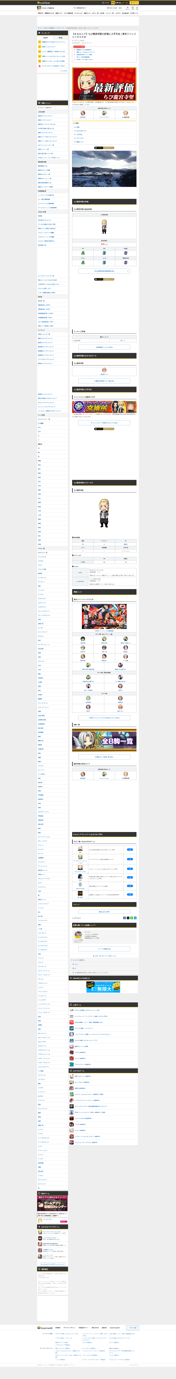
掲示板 (60, 38)
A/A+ (39, 431)
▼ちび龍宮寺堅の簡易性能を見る (104, 271)
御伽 (39, 507)
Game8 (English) (115, 1328)
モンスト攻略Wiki (114, 1342)
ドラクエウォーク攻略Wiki (62, 1345)
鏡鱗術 (40, 699)
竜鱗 (39, 1167)
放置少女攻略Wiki (114, 1348)
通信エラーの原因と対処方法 (46, 228)
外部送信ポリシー (83, 1328)
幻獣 (39, 494)
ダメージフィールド (44, 837)
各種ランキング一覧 (44, 334)
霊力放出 (40, 1171)
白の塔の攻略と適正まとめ (46, 128)
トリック (40, 908)
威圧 (39, 586)
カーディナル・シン (44, 644)
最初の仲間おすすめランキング (47, 398)
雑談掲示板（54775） (44, 305)
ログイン (135, 3)
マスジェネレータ (43, 1067)
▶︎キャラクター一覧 (44, 419)
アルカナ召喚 (42, 569)
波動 (39, 925)
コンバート (41, 770)
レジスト (40, 1175)
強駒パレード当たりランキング (47, 141)
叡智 (39, 527)
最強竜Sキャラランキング (46, 355)
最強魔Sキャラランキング (46, 351)
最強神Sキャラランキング (46, 347)
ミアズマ (40, 1088)
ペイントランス (42, 991)
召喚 (39, 803)
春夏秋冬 (40, 799)
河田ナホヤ (120, 711)
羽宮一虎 (104, 652)
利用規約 (57, 1328)
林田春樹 (88, 702)
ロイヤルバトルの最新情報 (46, 203)
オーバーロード (42, 632)
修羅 (39, 523)
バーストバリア (42, 920)
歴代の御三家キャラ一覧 (45, 153)
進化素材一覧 (42, 245)
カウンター (41, 661)
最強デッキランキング (48, 47)
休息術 (40, 695)
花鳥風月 (40, 678)
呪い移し (40, 916)
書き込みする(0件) (104, 912)
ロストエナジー (42, 1180)
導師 (39, 473)
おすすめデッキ (81, 131)
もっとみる (63, 71)
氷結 (39, 954)
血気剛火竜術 (42, 720)
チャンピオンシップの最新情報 (47, 208)
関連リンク (80, 142)
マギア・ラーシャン (44, 1058)
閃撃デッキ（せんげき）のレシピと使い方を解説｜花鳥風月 (55, 56)
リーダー (40, 1159)
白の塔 (102, 13)
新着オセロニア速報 (44, 170)
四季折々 (40, 787)
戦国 (39, 502)
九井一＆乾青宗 (88, 690)
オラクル (40, 636)
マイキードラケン (104, 117)
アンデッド (41, 582)
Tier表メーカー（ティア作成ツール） (49, 158)
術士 (39, 498)
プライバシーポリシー (69, 1328)
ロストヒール (42, 1184)
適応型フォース (42, 870)
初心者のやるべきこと (44, 220)
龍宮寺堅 (82, 117)
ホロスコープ (42, 1046)
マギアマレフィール (44, 1054)
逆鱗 (39, 711)
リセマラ (117, 13)
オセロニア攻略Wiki (78, 960)
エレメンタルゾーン (44, 611)
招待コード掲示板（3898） (46, 326)
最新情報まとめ (42, 166)
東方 (39, 481)
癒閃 (39, 1113)
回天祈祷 (40, 649)
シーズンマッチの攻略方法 (46, 195)
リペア (40, 1146)
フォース (40, 958)
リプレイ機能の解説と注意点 (46, 292)
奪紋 (39, 833)
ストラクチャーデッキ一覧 (46, 276)
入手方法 (79, 134)
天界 (39, 486)
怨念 (39, 640)
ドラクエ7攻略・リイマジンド (63, 1338)
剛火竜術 (40, 728)
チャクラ (40, 849)
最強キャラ (87, 13)
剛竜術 (40, 745)
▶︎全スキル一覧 (42, 552)
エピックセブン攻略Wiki (89, 1348)
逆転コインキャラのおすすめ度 (47, 280)
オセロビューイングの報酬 (46, 237)
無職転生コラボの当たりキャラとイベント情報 (55, 42)
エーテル (40, 594)
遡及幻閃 (40, 824)
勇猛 (39, 540)
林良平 (88, 711)
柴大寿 (120, 690)
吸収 (39, 690)
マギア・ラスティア (44, 1062)
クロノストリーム (43, 707)
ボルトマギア (42, 1042)
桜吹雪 (40, 782)
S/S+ (39, 427)
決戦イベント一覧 (43, 149)
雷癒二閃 (40, 1125)
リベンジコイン (89, 414)
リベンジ (40, 1154)
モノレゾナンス (42, 1108)
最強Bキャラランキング (45, 394)
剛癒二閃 (40, 741)
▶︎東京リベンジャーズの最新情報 (104, 631)
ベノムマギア (42, 1000)
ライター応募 (132, 1328)
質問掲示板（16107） (44, 309)
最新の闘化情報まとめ (44, 183)
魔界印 (126, 544)
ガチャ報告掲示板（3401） (46, 322)
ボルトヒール (42, 1033)
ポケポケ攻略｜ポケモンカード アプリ (119, 1338)
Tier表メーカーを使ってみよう (84, 59)
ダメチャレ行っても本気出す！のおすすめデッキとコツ (55, 66)
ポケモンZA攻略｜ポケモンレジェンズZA (66, 1334)
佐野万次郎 (104, 643)
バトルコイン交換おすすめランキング (49, 411)
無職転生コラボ (49, 13)
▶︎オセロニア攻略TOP (44, 108)
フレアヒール (42, 966)
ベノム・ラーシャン (44, 1008)
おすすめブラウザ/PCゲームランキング (53, 1264)
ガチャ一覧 (95, 13)
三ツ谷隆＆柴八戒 (120, 681)
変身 (39, 1017)
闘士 (39, 469)
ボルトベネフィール (44, 1037)
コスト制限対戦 (68, 13)
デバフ (40, 883)
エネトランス (42, 603)
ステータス (80, 138)
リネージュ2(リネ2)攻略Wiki (90, 1355)
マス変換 (40, 1071)
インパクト (41, 590)
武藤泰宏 (120, 702)
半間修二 (125, 652)
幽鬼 (39, 519)
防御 (39, 1021)
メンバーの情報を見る (104, 949)
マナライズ (41, 1079)
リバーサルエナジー (44, 1138)
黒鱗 (39, 757)
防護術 (40, 1025)
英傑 (39, 532)
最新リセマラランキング (45, 132)
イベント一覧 (110, 13)
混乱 (39, 778)
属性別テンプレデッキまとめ (46, 124)
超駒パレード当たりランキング (47, 137)
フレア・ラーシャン (44, 971)
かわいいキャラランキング (46, 402)
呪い (39, 912)
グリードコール (42, 703)
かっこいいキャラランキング (46, 407)
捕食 (39, 1029)
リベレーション (42, 1150)
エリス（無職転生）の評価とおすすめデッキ (55, 51)
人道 (39, 515)
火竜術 (40, 682)
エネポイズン (42, 607)
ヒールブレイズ (42, 945)
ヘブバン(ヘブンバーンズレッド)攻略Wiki (93, 1351)
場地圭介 (104, 660)
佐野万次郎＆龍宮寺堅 (88, 669)
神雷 (39, 807)
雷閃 (39, 1121)
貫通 (39, 686)
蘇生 (39, 828)
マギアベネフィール (44, 1050)
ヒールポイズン (42, 950)
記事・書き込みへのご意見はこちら (105, 956)
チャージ (40, 853)
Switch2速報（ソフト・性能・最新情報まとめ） (122, 1334)
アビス (40, 565)
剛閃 (39, 736)
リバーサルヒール (43, 1142)
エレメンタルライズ (44, 615)
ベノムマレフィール (44, 1004)
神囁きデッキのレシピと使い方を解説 (53, 61)
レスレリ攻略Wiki (60, 1360)
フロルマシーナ (42, 983)
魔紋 (39, 1083)
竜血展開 (40, 1163)
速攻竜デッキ (104, 374)
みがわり (40, 1096)
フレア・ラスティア (44, 975)
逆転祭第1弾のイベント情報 (84, 54)
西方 (39, 536)
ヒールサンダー (42, 941)
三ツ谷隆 (125, 660)
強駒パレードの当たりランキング (85, 52)
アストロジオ (42, 557)
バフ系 (40, 929)
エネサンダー (42, 598)
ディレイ (40, 845)
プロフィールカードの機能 (46, 233)
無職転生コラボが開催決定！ (84, 50)
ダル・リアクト (42, 841)
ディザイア (41, 862)
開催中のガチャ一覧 (44, 174)
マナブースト (42, 1075)
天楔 (39, 891)
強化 (39, 465)
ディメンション (42, 866)
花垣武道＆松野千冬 (88, 681)
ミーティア (41, 1092)
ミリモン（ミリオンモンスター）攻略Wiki (93, 1360)
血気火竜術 (41, 715)
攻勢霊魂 (40, 732)
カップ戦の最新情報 (44, 199)
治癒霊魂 (40, 858)
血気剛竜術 (41, 724)
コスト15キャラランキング (46, 359)
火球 (39, 669)
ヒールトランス (42, 937)
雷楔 (39, 1117)
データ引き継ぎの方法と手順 (46, 224)
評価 (77, 127)
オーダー (40, 628)
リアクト (40, 1129)
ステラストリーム (43, 812)
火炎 (39, 665)
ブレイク (40, 979)
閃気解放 (40, 816)
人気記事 (45, 38)
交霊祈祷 (40, 749)
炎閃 (39, 619)
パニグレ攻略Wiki (114, 1355)
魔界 (39, 490)
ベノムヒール (42, 996)
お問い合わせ (95, 1328)
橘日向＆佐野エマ (126, 643)
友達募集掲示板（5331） (45, 317)
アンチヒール (42, 578)
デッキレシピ (78, 13)
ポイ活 (107, 3)
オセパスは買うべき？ (44, 288)
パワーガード (42, 933)
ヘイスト (40, 987)
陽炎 (39, 674)
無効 (39, 1104)
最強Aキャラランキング (45, 363)
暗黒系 (40, 573)
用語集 (40, 216)
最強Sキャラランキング (45, 116)
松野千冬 (82, 652)
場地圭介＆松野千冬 (120, 669)
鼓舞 (39, 761)
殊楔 (39, 791)
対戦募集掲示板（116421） (46, 313)
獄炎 (39, 753)
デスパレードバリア (44, 879)
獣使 (39, 477)
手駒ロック (41, 874)
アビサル (40, 561)
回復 (39, 657)
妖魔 (39, 544)
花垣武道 (82, 643)
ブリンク (40, 962)
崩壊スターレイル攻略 (61, 1342)
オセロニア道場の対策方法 (46, 241)
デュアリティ (42, 887)
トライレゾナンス (43, 904)
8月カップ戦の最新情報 (82, 57)
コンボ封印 (41, 774)
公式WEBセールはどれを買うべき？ (49, 284)
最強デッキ (59, 13)
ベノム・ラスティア (44, 1012)
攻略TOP (40, 13)
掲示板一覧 (41, 301)
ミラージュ (41, 1100)
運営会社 (104, 1328)
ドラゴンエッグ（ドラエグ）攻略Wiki (119, 1360)
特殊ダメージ (42, 899)
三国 (39, 511)
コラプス (40, 766)
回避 (39, 653)
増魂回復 (40, 820)
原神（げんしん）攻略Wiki (62, 1348)
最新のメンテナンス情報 (45, 187)
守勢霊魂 (40, 795)
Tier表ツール (134, 13)
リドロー (40, 1134)
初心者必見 (125, 13)
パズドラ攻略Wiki (87, 1342)
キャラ (76, 964)
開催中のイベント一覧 (44, 178)
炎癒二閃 (40, 623)
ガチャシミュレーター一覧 (46, 145)
